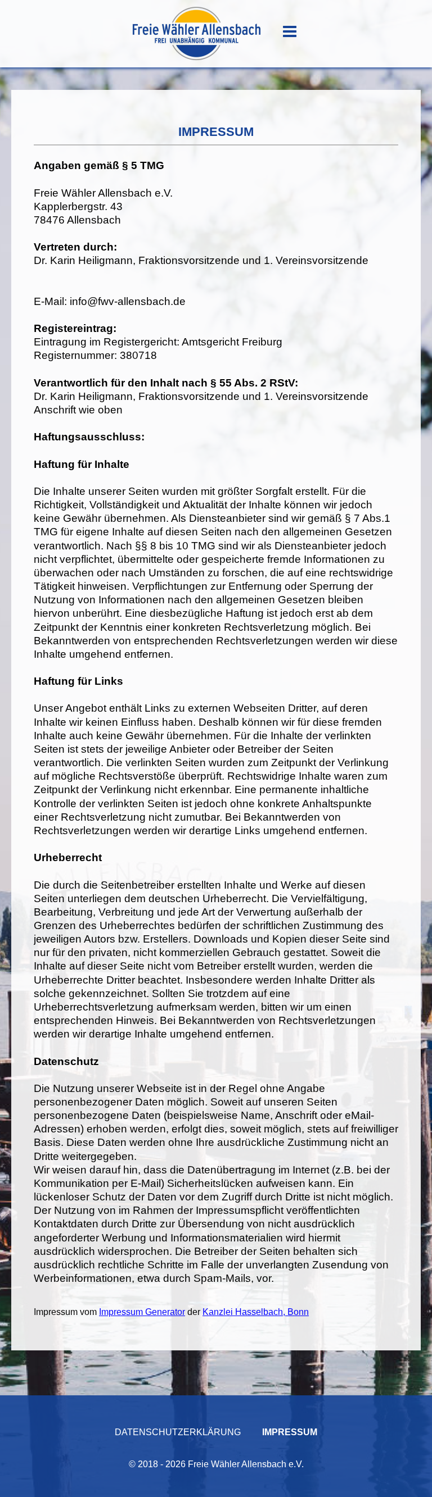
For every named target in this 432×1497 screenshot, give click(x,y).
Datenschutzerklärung (178, 1432)
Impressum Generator (142, 1312)
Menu (289, 31)
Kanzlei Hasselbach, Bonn (255, 1312)
